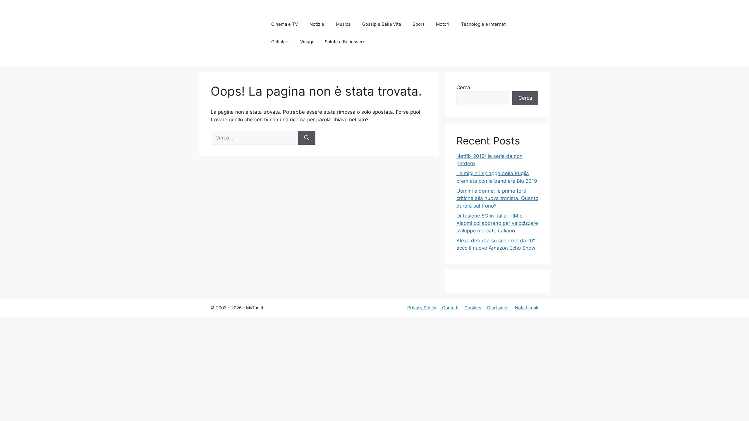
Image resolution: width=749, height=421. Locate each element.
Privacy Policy (421, 307)
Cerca (463, 87)
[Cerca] (306, 138)
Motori (442, 24)
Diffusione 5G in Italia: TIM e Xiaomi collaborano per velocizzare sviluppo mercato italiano (497, 223)
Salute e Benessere (345, 41)
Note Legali (526, 307)
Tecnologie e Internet (483, 24)
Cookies (472, 307)
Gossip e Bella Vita (381, 24)
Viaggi (306, 41)
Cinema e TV (284, 24)
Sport (418, 24)
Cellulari (279, 41)
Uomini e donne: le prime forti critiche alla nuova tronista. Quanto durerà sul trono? (497, 198)
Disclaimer (498, 307)
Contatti (450, 307)
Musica (343, 24)
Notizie (317, 24)
